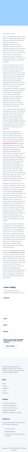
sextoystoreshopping (16, 191)
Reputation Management (9, 410)
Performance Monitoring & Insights (11, 412)
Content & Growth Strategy (9, 408)
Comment (6, 298)
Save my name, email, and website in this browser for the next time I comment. (13, 341)
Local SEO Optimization (9, 403)
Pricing (4, 390)
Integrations (5, 388)
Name (5, 318)
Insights (4, 386)
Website (5, 331)
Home (4, 383)
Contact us (5, 393)
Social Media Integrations (9, 405)
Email (5, 325)
